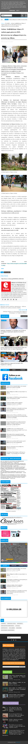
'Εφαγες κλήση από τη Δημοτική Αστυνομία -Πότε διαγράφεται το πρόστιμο (12, 364)
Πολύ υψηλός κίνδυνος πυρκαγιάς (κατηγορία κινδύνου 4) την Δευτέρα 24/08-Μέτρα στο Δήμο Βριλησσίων (16, 435)
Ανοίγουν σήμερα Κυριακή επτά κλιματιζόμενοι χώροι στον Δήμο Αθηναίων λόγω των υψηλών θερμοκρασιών (14, 348)
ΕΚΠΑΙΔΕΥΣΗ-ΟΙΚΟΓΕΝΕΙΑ (7, 625)
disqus (13, 369)
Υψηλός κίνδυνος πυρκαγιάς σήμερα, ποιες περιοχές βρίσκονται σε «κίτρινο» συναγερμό (17, 677)
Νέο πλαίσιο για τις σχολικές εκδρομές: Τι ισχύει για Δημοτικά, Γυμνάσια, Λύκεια (17, 726)
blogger (5, 369)
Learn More (12, 10)
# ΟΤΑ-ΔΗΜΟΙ (7, 272)
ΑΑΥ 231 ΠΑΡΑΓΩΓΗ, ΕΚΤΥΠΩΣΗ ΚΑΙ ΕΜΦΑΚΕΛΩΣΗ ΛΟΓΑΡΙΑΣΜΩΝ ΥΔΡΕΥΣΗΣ (12, 462)
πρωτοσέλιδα (9, 511)
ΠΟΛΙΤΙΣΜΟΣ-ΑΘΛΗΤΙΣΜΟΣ (7, 630)
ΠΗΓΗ (2, 268)
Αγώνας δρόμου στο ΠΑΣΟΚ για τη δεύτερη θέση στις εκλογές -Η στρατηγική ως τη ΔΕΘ (17, 689)
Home (2, 23)
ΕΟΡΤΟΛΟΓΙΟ (4, 628)
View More (24, 316)
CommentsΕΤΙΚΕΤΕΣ (23, 566)
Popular (14, 565)
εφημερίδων (14, 511)
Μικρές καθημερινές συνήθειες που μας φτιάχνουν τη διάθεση (13, 19)
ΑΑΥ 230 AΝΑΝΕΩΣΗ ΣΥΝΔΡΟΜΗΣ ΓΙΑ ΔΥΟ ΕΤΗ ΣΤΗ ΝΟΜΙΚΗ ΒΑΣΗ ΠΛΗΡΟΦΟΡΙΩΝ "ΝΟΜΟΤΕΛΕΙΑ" (12, 472)
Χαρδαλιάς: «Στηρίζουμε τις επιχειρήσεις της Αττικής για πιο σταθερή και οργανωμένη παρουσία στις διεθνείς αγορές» (13, 332)
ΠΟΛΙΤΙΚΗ (18, 628)
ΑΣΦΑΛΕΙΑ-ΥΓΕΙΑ (11, 623)
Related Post (5, 316)
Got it (17, 10)
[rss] (16, 640)
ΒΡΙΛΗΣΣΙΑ (20, 623)
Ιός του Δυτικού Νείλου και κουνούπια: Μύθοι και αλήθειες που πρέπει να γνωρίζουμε (16, 715)
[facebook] (11, 640)
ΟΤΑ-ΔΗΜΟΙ (7, 23)
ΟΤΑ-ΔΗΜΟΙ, (10, 41)
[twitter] (13, 640)
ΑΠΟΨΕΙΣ (3, 623)
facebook (23, 369)
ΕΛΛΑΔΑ (18, 625)
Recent (5, 565)
